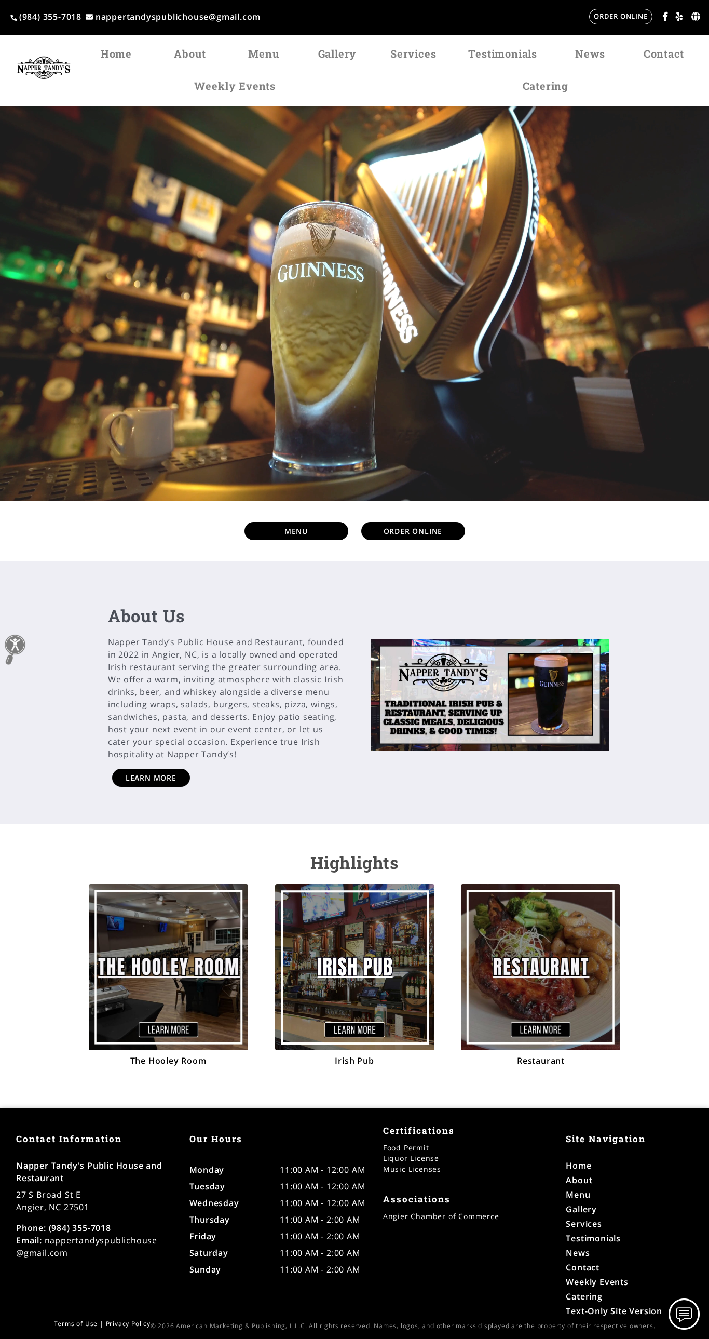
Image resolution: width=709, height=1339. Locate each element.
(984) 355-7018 (50, 16)
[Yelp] (679, 16)
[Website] (696, 16)
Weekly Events (235, 85)
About (190, 53)
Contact (664, 53)
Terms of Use (76, 1323)
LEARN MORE (151, 778)
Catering (545, 85)
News (590, 53)
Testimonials (502, 53)
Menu (263, 53)
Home (116, 53)
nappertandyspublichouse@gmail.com (178, 16)
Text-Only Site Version (614, 1311)
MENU (296, 531)
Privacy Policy (128, 1323)
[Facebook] (665, 16)
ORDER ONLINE (621, 16)
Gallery (337, 53)
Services (413, 53)
